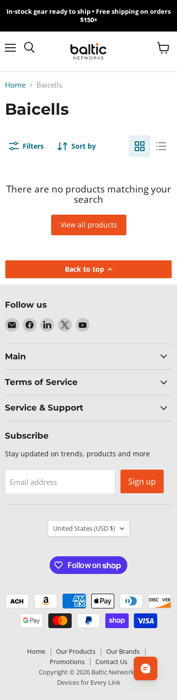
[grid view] (139, 146)
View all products (88, 224)
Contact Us (111, 661)
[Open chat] (145, 668)
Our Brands (123, 651)
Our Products (75, 651)
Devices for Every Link (88, 682)
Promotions (67, 661)
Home (15, 85)
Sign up (142, 481)
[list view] (161, 146)
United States (84, 528)
